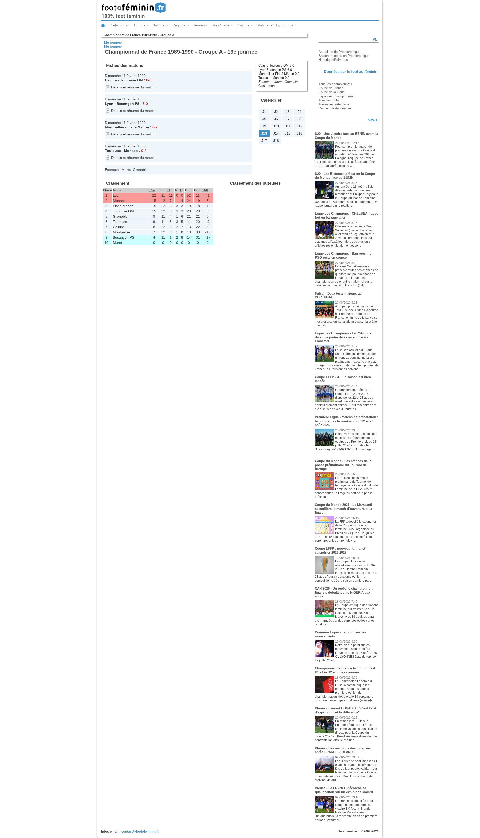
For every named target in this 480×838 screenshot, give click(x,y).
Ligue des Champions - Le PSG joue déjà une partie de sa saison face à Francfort (343, 337)
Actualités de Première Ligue (339, 52)
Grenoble (291, 82)
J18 (276, 141)
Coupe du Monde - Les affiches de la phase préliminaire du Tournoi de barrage (343, 465)
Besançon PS (128, 104)
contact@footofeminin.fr (140, 831)
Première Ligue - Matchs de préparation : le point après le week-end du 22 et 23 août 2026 (346, 421)
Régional (179, 25)
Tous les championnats (335, 84)
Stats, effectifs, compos (275, 25)
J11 (288, 126)
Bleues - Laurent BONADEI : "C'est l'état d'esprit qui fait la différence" (345, 710)
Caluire (111, 80)
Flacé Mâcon (138, 127)
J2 (276, 112)
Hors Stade (221, 25)
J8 (300, 119)
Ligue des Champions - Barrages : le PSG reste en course (343, 255)
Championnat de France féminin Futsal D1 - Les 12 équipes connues (345, 670)
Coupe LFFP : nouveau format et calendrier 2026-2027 (340, 550)
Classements (268, 86)
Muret (278, 82)
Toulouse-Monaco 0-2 (274, 78)
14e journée (113, 46)
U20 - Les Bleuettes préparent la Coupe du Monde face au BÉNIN (345, 176)
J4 (300, 112)
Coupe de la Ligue (332, 92)
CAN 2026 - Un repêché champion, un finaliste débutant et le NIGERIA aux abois (344, 592)
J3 (288, 112)
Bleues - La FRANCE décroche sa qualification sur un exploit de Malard (344, 790)
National (159, 25)
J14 (276, 133)
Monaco (131, 151)
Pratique (243, 25)
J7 (288, 119)
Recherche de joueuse (335, 108)
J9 (264, 126)
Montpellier (114, 127)
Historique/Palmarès (333, 60)
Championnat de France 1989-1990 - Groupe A (139, 35)
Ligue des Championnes (336, 96)
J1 (264, 112)
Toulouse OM (131, 80)
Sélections (119, 25)
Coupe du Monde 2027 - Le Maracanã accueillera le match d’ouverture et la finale (343, 508)
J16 (299, 133)
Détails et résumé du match (133, 87)
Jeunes (199, 25)
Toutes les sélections (334, 104)
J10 (276, 126)
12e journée (113, 42)
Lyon (109, 104)
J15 (288, 133)
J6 (276, 119)
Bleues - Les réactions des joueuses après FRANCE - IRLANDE (343, 750)
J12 (299, 126)
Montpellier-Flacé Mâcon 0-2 (279, 74)
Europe (140, 25)
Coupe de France (331, 88)
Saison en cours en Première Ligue (344, 56)
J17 (264, 141)
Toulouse (113, 151)
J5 (264, 119)
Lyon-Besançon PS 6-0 (275, 70)
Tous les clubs (329, 100)
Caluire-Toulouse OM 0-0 (276, 65)
